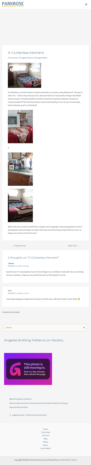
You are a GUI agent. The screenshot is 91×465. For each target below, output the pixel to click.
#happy (64, 403)
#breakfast (48, 403)
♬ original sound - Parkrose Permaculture (28, 415)
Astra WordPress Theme (67, 460)
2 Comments (13, 58)
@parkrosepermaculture (20, 399)
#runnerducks (36, 403)
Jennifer (11, 263)
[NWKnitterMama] (28, 369)
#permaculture (23, 403)
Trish (10, 291)
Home (45, 429)
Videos (45, 442)
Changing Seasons (26, 58)
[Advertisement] (45, 25)
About (45, 445)
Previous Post (19, 246)
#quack (12, 407)
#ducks (12, 403)
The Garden (45, 432)
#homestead (22, 407)
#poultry (57, 403)
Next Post (73, 246)
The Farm (45, 435)
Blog (45, 438)
